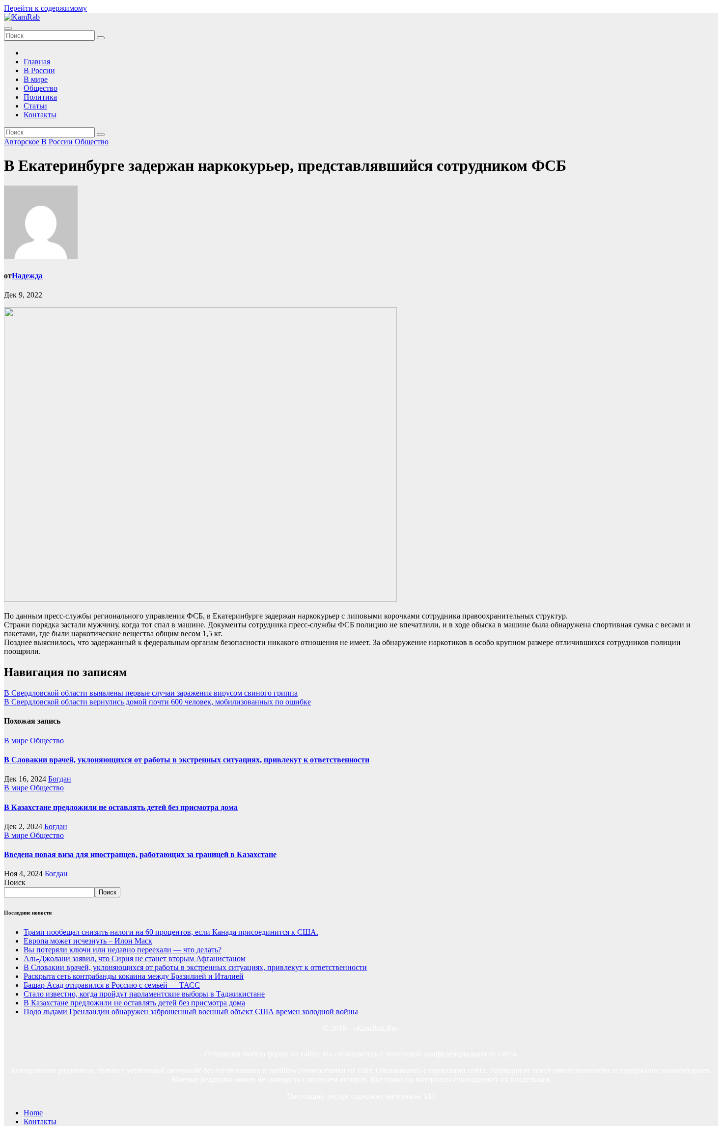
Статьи (35, 106)
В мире (36, 79)
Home (33, 1112)
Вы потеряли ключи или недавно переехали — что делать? (123, 949)
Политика (40, 97)
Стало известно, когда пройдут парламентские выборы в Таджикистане (144, 994)
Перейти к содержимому (45, 8)
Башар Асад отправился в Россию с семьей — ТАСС (112, 985)
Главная (37, 61)
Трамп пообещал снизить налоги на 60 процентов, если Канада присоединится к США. (171, 932)
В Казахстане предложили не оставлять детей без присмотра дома (121, 807)
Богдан (59, 779)
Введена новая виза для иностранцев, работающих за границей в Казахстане (140, 854)
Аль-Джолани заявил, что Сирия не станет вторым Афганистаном (135, 958)
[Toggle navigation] (8, 28)
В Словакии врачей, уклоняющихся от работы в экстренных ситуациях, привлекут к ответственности (186, 760)
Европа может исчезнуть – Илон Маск (88, 941)
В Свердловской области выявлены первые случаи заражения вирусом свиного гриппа (151, 693)
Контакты (40, 114)
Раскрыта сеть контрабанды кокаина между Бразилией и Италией (134, 976)
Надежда (27, 275)
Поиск (15, 882)
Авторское (22, 141)
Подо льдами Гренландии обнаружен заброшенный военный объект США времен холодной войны (191, 1011)
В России (39, 70)
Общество (40, 88)
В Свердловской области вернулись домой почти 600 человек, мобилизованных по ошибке (157, 702)
